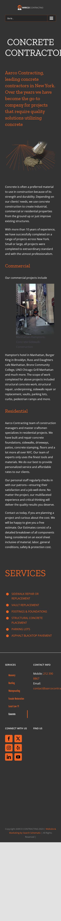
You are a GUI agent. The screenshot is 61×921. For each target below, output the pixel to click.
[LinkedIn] (9, 757)
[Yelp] (18, 747)
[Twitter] (18, 738)
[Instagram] (9, 747)
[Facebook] (9, 738)
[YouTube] (18, 757)
